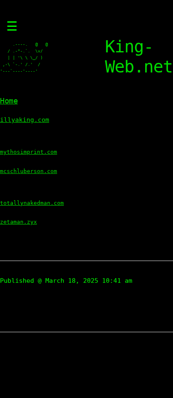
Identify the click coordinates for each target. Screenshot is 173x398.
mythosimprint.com (28, 152)
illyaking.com (24, 120)
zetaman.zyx (18, 222)
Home (9, 100)
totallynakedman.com (32, 203)
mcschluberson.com (28, 171)
